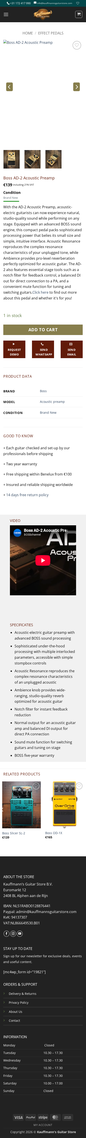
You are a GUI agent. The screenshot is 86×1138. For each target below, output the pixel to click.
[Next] (76, 86)
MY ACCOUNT (43, 1125)
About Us (15, 1012)
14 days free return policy (27, 494)
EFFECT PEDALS (51, 33)
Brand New (48, 412)
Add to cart (43, 329)
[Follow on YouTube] (20, 934)
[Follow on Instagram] (13, 934)
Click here (40, 292)
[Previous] (9, 86)
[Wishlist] (77, 3)
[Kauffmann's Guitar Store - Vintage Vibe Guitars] (43, 14)
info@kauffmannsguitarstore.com (54, 3)
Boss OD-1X (53, 833)
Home (27, 33)
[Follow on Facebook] (6, 934)
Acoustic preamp (52, 401)
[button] (6, 14)
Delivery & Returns (22, 993)
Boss (43, 391)
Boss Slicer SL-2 (13, 833)
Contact (14, 1020)
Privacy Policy (18, 1002)
